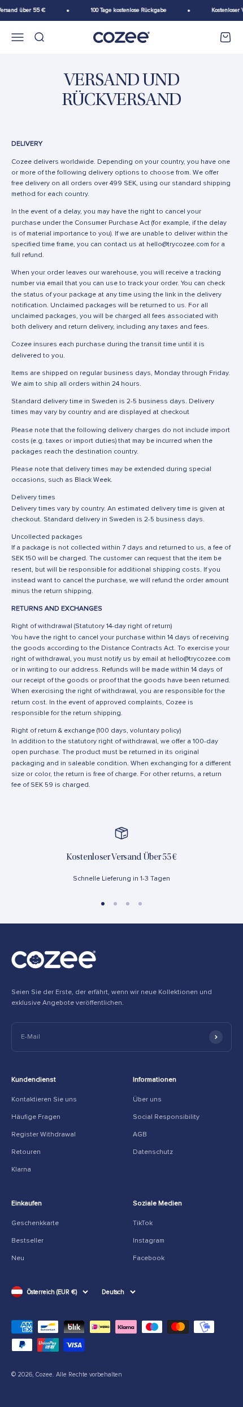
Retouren (26, 1152)
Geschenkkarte (35, 1223)
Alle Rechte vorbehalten (89, 1374)
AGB (140, 1134)
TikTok (143, 1223)
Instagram (148, 1240)
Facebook (148, 1258)
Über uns (147, 1099)
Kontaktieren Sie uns (44, 1099)
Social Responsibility (166, 1117)
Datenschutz (153, 1152)
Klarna (21, 1169)
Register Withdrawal (43, 1134)
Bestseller (27, 1240)
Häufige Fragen (35, 1117)
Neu (17, 1258)
